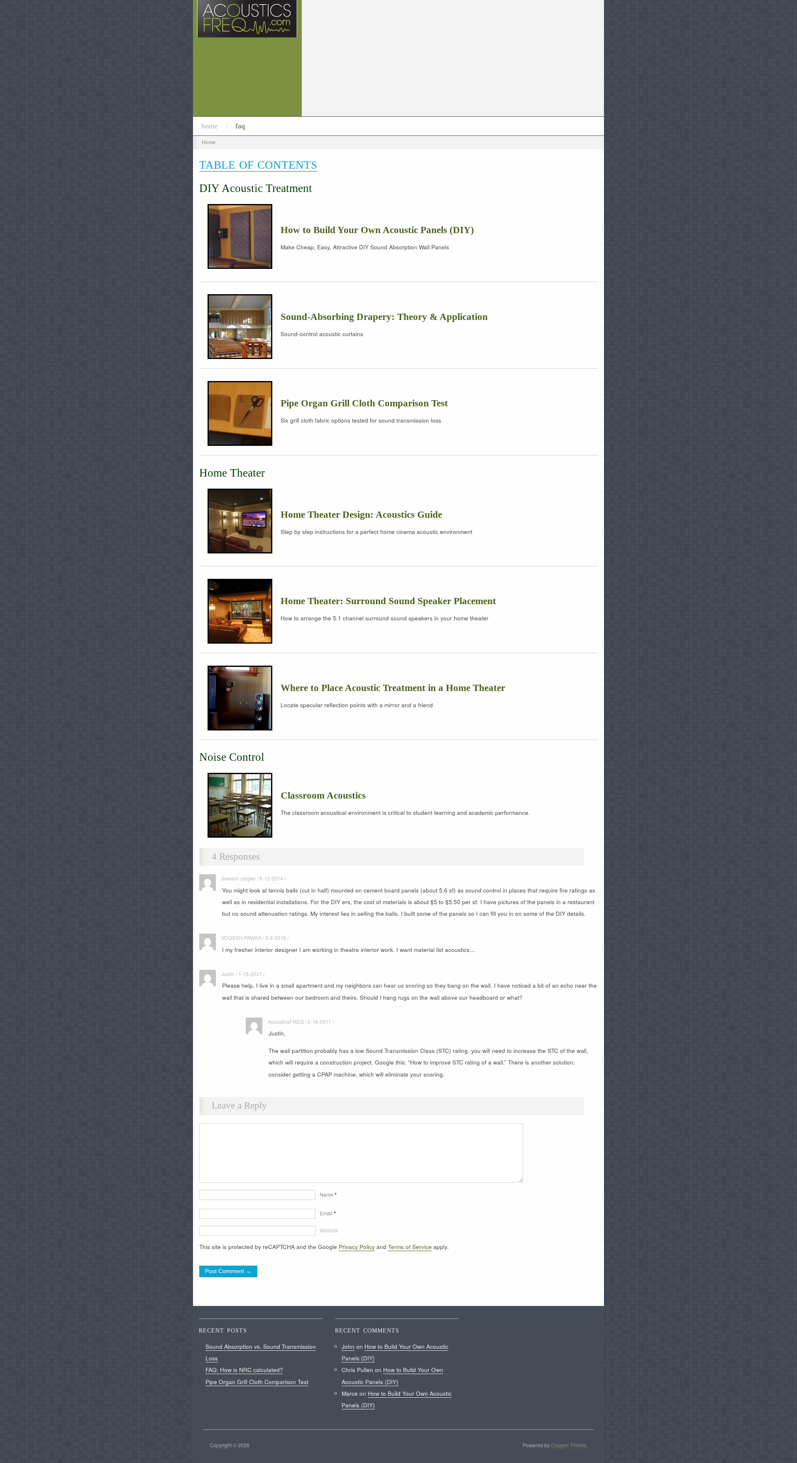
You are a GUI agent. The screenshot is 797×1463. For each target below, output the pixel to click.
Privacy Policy (357, 1247)
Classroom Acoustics (323, 795)
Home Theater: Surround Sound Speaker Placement (388, 601)
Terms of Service (410, 1247)
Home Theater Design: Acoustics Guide (361, 514)
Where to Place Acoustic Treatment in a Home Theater (393, 688)
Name (328, 1194)
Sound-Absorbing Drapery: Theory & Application (384, 317)
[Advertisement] (453, 58)
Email (328, 1213)
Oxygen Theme (568, 1445)
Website (329, 1230)
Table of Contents (258, 165)
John (348, 1346)
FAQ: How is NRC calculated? (244, 1370)
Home (209, 126)
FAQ (240, 126)
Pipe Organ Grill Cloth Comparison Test (364, 403)
